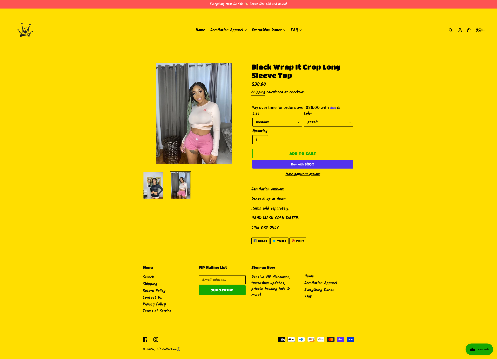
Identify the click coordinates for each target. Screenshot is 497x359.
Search (148, 277)
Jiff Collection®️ (168, 349)
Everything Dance (319, 290)
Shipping (258, 92)
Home (309, 276)
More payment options (303, 174)
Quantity (259, 131)
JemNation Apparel (320, 283)
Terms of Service (157, 311)
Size (255, 114)
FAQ (308, 297)
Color (308, 114)
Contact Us (152, 298)
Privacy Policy (154, 304)
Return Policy (154, 291)
